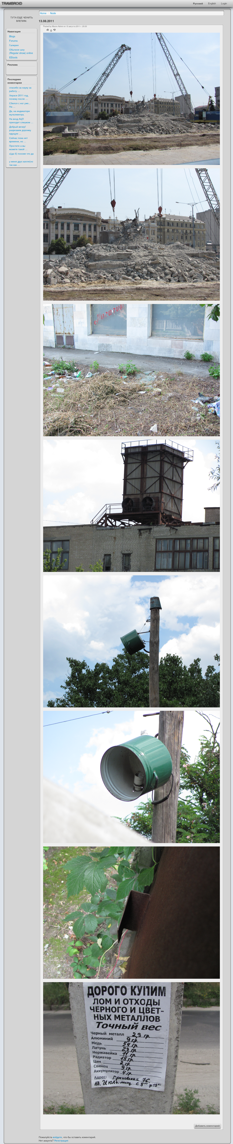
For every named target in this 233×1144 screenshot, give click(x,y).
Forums (13, 40)
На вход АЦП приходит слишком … (21, 120)
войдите (57, 1137)
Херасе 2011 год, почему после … (18, 97)
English (212, 3)
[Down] (54, 30)
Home (43, 13)
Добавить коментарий (207, 1125)
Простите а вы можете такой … (18, 147)
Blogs (12, 36)
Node (53, 13)
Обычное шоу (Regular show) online (21, 51)
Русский (198, 3)
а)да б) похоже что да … (21, 155)
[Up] (48, 30)
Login (224, 3)
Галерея (14, 45)
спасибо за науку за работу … (20, 89)
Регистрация (61, 1140)
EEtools (13, 57)
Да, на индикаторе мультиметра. (19, 112)
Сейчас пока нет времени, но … (18, 139)
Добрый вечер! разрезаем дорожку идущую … (20, 130)
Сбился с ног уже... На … (20, 104)
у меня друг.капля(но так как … (21, 163)
